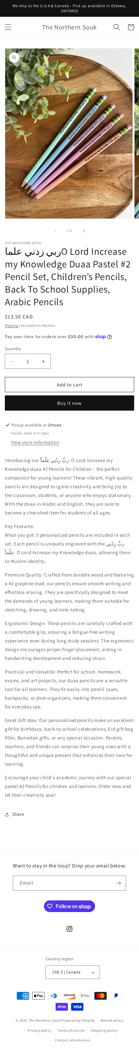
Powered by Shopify (77, 1020)
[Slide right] (84, 231)
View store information (35, 442)
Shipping (11, 325)
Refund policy (112, 1020)
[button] (8, 27)
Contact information (72, 1040)
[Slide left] (55, 231)
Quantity (13, 348)
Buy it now (69, 403)
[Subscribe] (119, 883)
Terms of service (71, 1030)
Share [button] (18, 814)
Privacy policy (39, 1030)
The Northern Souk (44, 1020)
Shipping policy (104, 1030)
